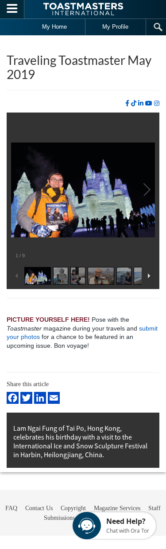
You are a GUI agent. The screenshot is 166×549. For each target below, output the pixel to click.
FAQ (11, 508)
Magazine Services (117, 508)
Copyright (73, 508)
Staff (154, 508)
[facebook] (127, 103)
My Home (54, 26)
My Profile (115, 26)
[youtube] (148, 103)
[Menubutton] (12, 9)
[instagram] (156, 103)
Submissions (59, 518)
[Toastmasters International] (83, 9)
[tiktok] (133, 103)
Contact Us (39, 508)
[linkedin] (140, 103)
